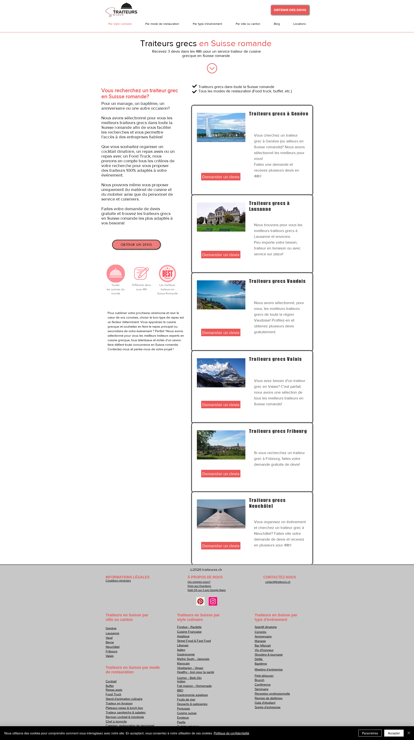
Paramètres (370, 733)
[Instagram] (213, 601)
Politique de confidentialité (231, 733)
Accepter (394, 733)
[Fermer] (408, 733)
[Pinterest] (200, 601)
